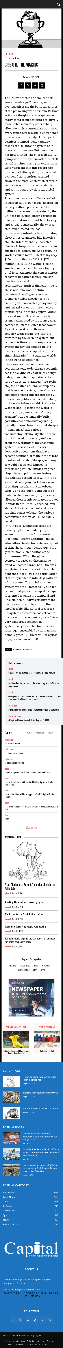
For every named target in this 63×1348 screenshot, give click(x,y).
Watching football (47, 1051)
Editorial (9, 54)
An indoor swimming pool (14, 763)
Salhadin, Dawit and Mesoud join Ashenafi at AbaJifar (16, 1052)
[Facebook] (21, 85)
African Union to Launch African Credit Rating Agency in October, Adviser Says (29, 783)
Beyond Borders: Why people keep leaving (25, 926)
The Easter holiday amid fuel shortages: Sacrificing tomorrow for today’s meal (40, 1136)
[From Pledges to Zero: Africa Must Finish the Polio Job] (31, 860)
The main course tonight (14, 753)
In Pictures (9, 740)
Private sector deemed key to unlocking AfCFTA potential (33, 709)
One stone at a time (12, 743)
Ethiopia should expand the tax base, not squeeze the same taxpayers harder (30, 940)
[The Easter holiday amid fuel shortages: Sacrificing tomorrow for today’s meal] (11, 1138)
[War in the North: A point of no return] (11, 1113)
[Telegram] (35, 1320)
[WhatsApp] (42, 85)
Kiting (7, 819)
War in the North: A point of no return (24, 914)
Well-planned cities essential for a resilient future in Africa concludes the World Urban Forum (34, 698)
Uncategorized (14, 716)
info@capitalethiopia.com (27, 1289)
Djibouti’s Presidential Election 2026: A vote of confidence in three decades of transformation (41, 1152)
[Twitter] (28, 85)
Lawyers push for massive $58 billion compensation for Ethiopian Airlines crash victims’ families (40, 1168)
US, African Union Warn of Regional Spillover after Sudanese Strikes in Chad (31, 807)
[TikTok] (43, 1320)
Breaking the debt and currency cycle (24, 902)
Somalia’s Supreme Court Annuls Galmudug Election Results (27, 772)
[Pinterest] (35, 85)
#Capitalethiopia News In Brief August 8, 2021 (28, 720)
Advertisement (35, 732)
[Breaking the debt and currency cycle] (11, 1097)
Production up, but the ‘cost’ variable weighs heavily (31, 672)
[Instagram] (20, 1320)
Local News (13, 706)
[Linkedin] (28, 1320)
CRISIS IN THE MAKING (22, 650)
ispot (10, 669)
